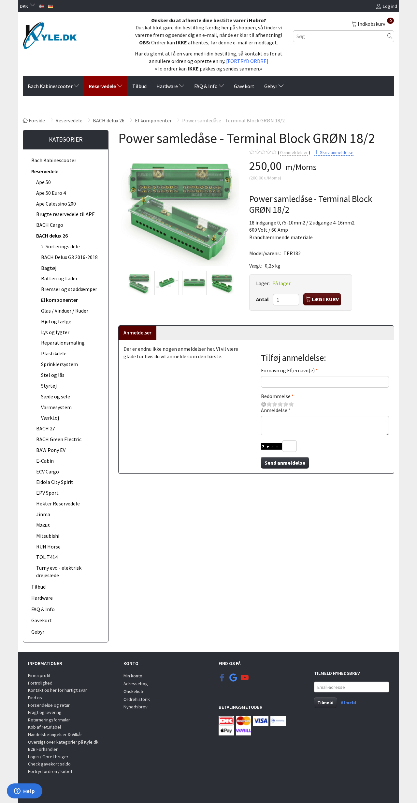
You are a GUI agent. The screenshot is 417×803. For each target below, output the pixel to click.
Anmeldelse (274, 410)
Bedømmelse (276, 396)
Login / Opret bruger (48, 757)
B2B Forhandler (43, 749)
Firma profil (39, 675)
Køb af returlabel (44, 727)
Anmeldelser (137, 332)
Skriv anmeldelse (336, 152)
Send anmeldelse (285, 462)
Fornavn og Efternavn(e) (288, 370)
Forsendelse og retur (49, 705)
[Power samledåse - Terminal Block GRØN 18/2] (178, 207)
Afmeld (348, 702)
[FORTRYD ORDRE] (247, 61)
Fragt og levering (45, 712)
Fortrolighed (40, 683)
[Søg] (390, 36)
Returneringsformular (49, 720)
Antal (263, 299)
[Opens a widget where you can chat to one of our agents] (24, 791)
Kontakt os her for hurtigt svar (57, 690)
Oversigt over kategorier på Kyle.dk (63, 742)
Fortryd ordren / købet (50, 771)
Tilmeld (325, 702)
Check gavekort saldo (49, 764)
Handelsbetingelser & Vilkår (55, 734)
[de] (50, 5)
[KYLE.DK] (50, 33)
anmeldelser (294, 152)
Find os (35, 698)
